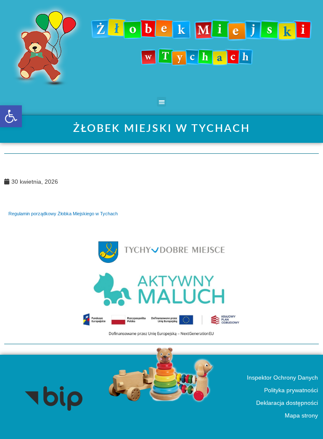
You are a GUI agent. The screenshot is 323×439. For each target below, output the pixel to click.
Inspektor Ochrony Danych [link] (282, 378)
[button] (162, 102)
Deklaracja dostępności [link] (287, 403)
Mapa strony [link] (301, 415)
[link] (11, 116)
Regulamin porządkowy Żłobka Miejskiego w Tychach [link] (63, 213)
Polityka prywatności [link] (291, 390)
